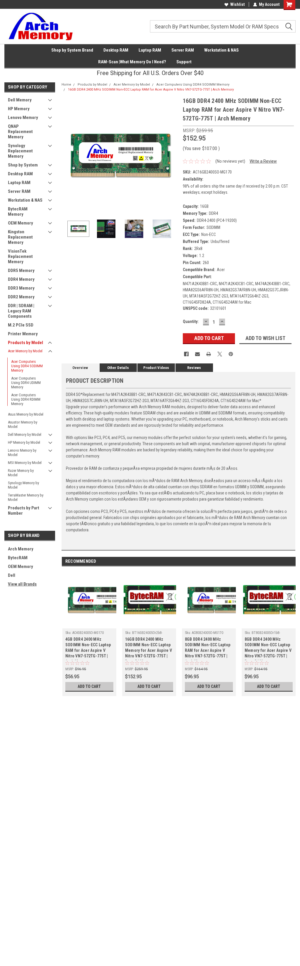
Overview (80, 367)
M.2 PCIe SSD (20, 325)
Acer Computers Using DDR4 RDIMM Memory (25, 399)
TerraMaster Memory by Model (25, 497)
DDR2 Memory (21, 297)
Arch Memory (20, 549)
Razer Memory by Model (21, 472)
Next (172, 155)
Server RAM (182, 50)
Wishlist (237, 4)
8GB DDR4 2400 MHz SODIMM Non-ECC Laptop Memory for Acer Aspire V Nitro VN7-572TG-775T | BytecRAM (268, 648)
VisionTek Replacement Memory (20, 256)
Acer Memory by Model (25, 351)
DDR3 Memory (21, 288)
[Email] (197, 354)
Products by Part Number (23, 510)
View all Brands (22, 584)
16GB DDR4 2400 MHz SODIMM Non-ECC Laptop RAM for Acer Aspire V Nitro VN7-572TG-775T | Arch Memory (151, 89)
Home (66, 84)
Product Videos (156, 367)
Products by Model (25, 342)
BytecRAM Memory (18, 211)
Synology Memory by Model (23, 485)
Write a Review (263, 161)
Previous (67, 155)
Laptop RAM (150, 50)
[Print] (208, 354)
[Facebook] (186, 354)
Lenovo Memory (23, 117)
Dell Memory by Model (24, 434)
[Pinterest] (231, 354)
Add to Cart (89, 686)
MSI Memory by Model (25, 462)
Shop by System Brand (72, 50)
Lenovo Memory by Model (22, 452)
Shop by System (23, 165)
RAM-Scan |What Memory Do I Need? (132, 61)
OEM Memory (20, 223)
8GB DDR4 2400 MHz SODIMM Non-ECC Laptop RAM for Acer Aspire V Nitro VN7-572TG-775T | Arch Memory (207, 648)
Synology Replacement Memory (20, 151)
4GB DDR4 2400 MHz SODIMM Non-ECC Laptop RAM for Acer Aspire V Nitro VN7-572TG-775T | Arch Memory (88, 648)
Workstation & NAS (221, 50)
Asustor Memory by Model (22, 424)
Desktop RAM (115, 50)
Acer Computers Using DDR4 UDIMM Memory (26, 382)
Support (184, 61)
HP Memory (19, 108)
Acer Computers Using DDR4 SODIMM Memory (27, 366)
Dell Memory (20, 100)
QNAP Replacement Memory (20, 132)
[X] (219, 354)
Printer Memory (23, 333)
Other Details (118, 367)
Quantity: (191, 321)
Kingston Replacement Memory (20, 237)
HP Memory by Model (24, 442)
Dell (11, 575)
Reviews (194, 367)
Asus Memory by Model (25, 414)
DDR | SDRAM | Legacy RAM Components (21, 311)
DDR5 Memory (21, 270)
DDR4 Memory (21, 279)
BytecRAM (18, 557)
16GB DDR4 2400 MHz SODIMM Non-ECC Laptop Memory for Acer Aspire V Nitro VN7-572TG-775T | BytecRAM (148, 648)
